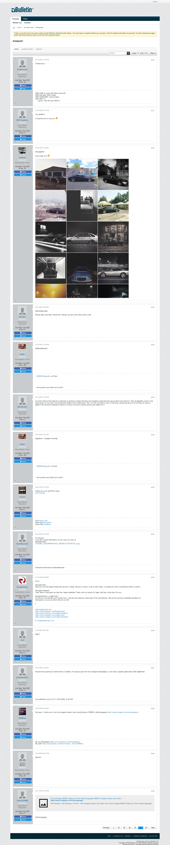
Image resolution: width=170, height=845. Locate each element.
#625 (153, 577)
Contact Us (118, 836)
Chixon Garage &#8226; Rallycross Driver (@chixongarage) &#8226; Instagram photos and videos (86, 798)
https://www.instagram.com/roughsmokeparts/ (51, 617)
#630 (153, 791)
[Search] (128, 53)
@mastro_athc (42, 521)
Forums (15, 19)
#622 (153, 435)
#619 (153, 307)
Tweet (24, 89)
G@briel (22, 158)
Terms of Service (140, 836)
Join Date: (18, 80)
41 (135, 828)
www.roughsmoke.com (43, 609)
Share (24, 85)
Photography (39, 27)
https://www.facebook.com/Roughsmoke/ (50, 611)
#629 (153, 753)
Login (155, 1)
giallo (48, 376)
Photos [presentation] (39, 49)
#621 (153, 397)
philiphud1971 (22, 677)
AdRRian (22, 718)
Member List (17, 23)
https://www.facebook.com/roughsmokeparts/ (51, 613)
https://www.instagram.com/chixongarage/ (67, 800)
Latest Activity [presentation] (27, 49)
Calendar (27, 23)
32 (119, 828)
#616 (153, 60)
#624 (153, 534)
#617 (153, 110)
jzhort (22, 763)
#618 (153, 148)
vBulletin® (147, 841)
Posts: (21, 82)
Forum (19, 27)
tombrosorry (22, 69)
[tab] (16, 49)
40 (130, 828)
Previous (106, 828)
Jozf (22, 640)
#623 (153, 487)
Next (153, 828)
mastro (22, 497)
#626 (153, 630)
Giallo (22, 354)
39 (124, 828)
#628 (153, 708)
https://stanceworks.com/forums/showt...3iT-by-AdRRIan (62, 744)
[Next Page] (147, 53)
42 (141, 828)
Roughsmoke (22, 587)
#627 (153, 668)
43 (146, 828)
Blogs (25, 19)
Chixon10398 (22, 801)
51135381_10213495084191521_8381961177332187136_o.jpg (57, 544)
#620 (153, 345)
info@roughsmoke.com (45, 621)
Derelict (22, 317)
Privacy (128, 836)
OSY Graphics (22, 120)
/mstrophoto (46, 524)
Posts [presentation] (16, 49)
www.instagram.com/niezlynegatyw (67, 742)
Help (109, 836)
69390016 (40, 376)
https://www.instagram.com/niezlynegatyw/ (123, 712)
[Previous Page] (145, 53)
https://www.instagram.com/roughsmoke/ (50, 615)
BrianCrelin (22, 407)
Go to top (153, 836)
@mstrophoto (40, 493)
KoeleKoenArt (22, 544)
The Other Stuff (28, 27)
